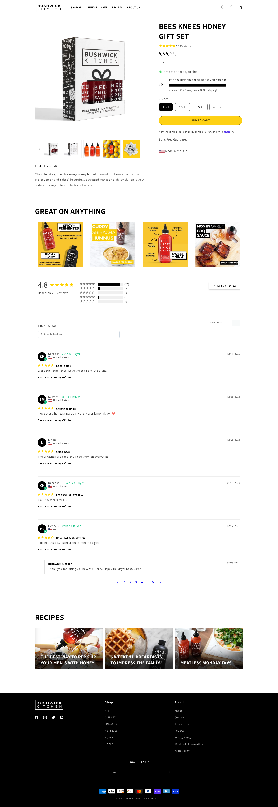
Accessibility (182, 750)
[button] (223, 7)
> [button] (161, 582)
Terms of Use (182, 724)
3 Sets (200, 107)
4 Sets (217, 107)
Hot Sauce (111, 730)
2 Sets (182, 107)
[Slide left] (39, 149)
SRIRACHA (111, 724)
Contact (179, 717)
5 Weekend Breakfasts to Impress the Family (136, 660)
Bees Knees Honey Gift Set (55, 377)
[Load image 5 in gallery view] (131, 149)
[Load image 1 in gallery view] (53, 149)
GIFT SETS (110, 717)
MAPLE (109, 744)
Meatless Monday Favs (206, 663)
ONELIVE (158, 798)
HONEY (109, 737)
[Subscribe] (169, 772)
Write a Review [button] (226, 285)
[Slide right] (145, 149)
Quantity (163, 98)
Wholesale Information (189, 744)
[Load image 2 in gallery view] (72, 149)
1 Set (166, 107)
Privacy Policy (183, 737)
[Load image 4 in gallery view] (111, 149)
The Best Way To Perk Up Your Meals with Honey (68, 660)
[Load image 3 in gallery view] (92, 149)
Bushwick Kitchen (132, 798)
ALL (107, 710)
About (178, 710)
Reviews (179, 730)
